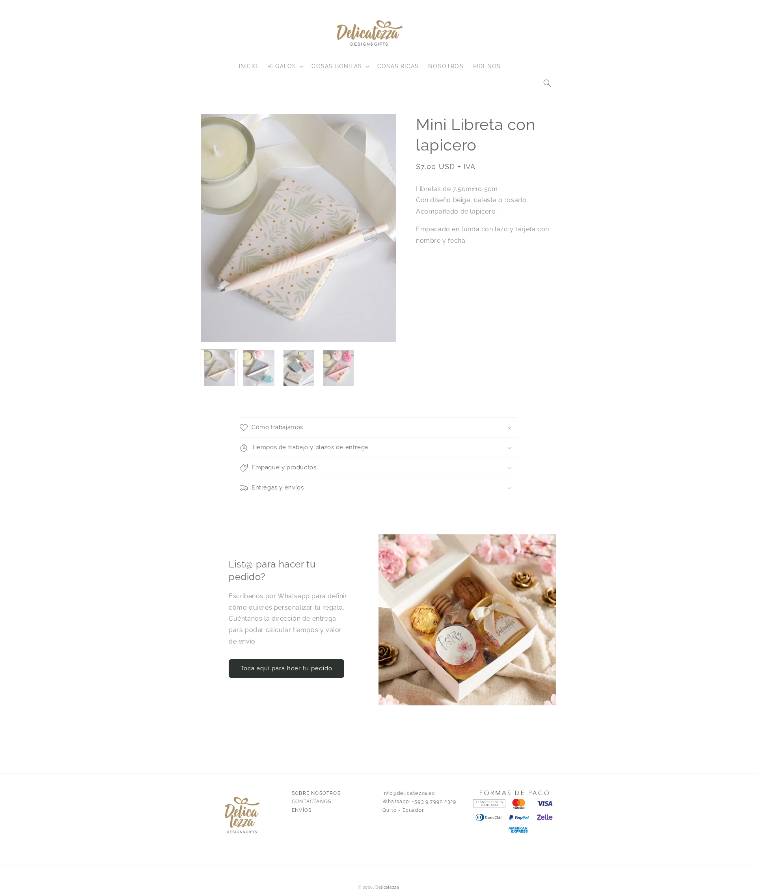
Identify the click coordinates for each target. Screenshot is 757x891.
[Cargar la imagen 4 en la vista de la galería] (338, 368)
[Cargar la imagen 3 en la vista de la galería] (299, 368)
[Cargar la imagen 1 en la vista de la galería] (219, 368)
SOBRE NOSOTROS (316, 793)
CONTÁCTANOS (311, 801)
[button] (547, 83)
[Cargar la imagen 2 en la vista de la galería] (259, 368)
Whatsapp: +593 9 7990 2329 (419, 801)
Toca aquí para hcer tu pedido (286, 668)
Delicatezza (387, 887)
